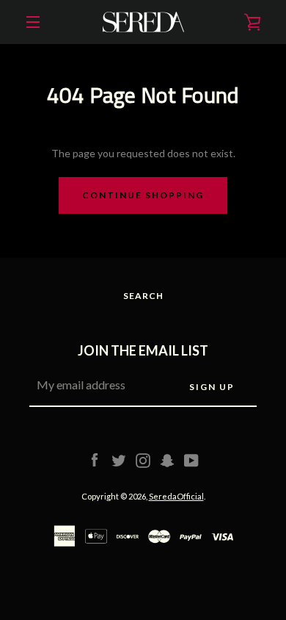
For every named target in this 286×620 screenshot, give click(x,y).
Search (143, 295)
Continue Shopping (143, 195)
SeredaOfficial (176, 496)
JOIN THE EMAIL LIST (143, 350)
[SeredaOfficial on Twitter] (118, 459)
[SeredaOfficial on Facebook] (94, 459)
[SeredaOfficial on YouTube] (191, 459)
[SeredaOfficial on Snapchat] (167, 459)
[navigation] (33, 22)
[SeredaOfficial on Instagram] (143, 459)
